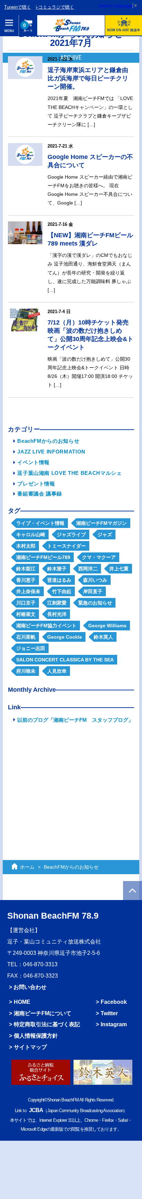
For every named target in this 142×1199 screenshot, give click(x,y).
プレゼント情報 (36, 484)
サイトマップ (30, 1047)
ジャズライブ (71, 534)
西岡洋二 (88, 568)
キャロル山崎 (30, 534)
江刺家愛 (57, 603)
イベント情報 (33, 462)
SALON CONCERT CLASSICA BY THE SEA (65, 659)
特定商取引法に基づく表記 (47, 1024)
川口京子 (26, 603)
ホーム (27, 867)
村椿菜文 (26, 614)
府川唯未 (26, 671)
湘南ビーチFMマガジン (101, 523)
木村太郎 (26, 546)
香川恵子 (26, 580)
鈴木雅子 (57, 568)
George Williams (107, 625)
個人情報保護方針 (36, 1035)
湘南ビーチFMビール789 (43, 557)
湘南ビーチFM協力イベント (46, 625)
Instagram (114, 1024)
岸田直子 (92, 591)
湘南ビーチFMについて (42, 1013)
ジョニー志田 (30, 648)
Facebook (114, 1002)
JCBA (36, 1110)
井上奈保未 (28, 591)
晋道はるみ (59, 580)
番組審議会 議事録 (39, 494)
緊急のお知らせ (95, 603)
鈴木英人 (103, 637)
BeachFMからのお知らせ (48, 441)
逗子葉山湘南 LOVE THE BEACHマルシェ (69, 473)
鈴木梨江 (26, 568)
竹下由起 (61, 591)
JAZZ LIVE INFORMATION (51, 451)
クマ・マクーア (99, 557)
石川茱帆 (26, 637)
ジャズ (105, 534)
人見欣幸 (57, 671)
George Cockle (64, 637)
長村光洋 (57, 614)
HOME (22, 1002)
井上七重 (119, 568)
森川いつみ (95, 580)
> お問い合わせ (28, 987)
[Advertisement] (71, 782)
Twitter (109, 1013)
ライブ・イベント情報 (40, 523)
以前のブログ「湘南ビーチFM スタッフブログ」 (75, 720)
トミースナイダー (66, 546)
